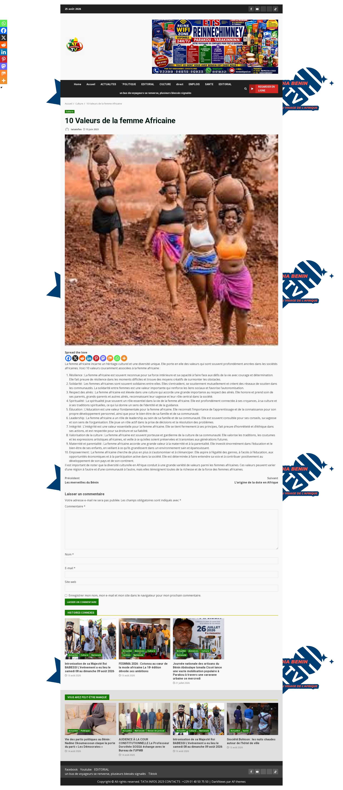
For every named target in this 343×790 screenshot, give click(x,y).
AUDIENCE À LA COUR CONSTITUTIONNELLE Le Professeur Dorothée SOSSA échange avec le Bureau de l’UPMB (144, 719)
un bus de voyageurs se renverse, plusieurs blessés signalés (155, 93)
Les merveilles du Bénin (82, 480)
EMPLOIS (194, 84)
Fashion (126, 655)
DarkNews (219, 782)
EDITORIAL (147, 84)
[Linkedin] (89, 358)
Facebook (71, 769)
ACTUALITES (108, 84)
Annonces (140, 651)
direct (179, 84)
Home (77, 84)
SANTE (209, 84)
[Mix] (110, 358)
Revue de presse (156, 730)
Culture (69, 111)
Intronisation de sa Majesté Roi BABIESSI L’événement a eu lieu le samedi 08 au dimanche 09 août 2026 (90, 638)
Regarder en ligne (266, 88)
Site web (70, 582)
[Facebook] (68, 358)
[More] (124, 358)
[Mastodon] (103, 358)
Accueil (90, 84)
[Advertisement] (215, 46)
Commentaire (75, 506)
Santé (246, 730)
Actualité (73, 655)
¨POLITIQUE (128, 84)
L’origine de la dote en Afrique (256, 480)
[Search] (245, 88)
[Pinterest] (96, 358)
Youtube (86, 769)
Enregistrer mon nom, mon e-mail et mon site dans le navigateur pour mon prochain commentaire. (135, 595)
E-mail (70, 568)
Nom (69, 554)
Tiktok (152, 774)
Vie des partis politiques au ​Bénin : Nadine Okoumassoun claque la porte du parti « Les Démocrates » (90, 719)
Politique (85, 730)
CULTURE (165, 84)
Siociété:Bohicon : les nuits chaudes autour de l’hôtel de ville (252, 719)
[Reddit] (82, 358)
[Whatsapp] (117, 358)
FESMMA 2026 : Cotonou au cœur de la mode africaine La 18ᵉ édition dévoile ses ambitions (144, 638)
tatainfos (76, 129)
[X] (75, 358)
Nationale (96, 655)
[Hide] (1, 87)
